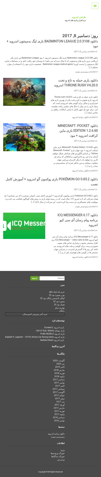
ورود (62, 450)
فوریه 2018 (59, 373)
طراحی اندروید (79, 17)
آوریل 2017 (60, 405)
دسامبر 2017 (59, 379)
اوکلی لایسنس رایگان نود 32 (52, 298)
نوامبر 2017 (59, 382)
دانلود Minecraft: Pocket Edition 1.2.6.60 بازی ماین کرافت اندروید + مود (78, 131)
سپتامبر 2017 (59, 389)
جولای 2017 (59, 395)
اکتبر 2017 (60, 386)
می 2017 (60, 401)
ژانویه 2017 (59, 414)
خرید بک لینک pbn (57, 292)
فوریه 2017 (59, 411)
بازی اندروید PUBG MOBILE (52, 334)
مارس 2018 (59, 370)
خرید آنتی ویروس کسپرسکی (34, 314)
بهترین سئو (60, 307)
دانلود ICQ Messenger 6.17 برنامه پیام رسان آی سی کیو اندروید (78, 220)
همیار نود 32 (59, 304)
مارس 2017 (59, 408)
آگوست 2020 (59, 360)
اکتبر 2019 (60, 367)
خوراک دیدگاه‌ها (58, 456)
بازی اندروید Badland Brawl (52, 340)
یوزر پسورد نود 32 (57, 295)
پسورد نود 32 (59, 301)
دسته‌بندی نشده (82, 72)
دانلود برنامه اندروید (80, 117)
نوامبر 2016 (59, 420)
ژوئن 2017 (60, 398)
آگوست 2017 (59, 392)
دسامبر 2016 (59, 417)
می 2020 (60, 364)
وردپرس (61, 459)
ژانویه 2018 (59, 376)
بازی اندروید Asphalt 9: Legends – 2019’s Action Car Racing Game (35, 337)
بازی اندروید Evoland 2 (54, 327)
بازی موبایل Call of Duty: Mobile (50, 330)
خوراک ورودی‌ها (58, 453)
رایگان (62, 311)
